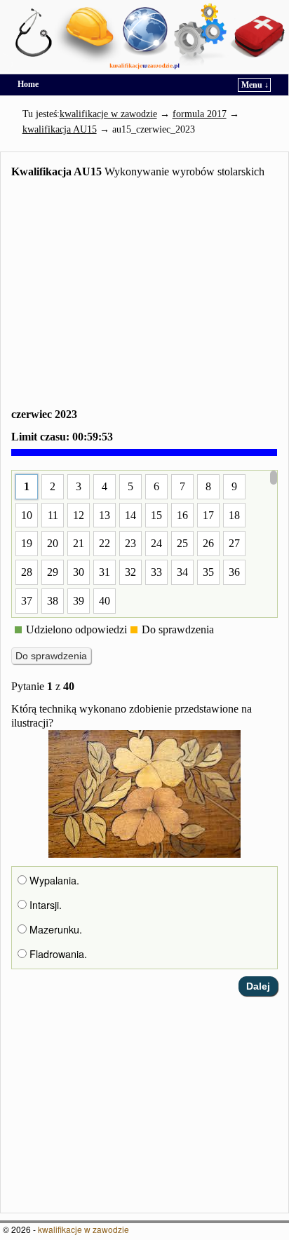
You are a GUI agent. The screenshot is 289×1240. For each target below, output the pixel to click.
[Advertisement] (144, 296)
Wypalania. (53, 880)
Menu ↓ (255, 85)
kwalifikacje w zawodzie (83, 1229)
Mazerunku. (54, 929)
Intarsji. (44, 905)
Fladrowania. (57, 954)
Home (28, 84)
